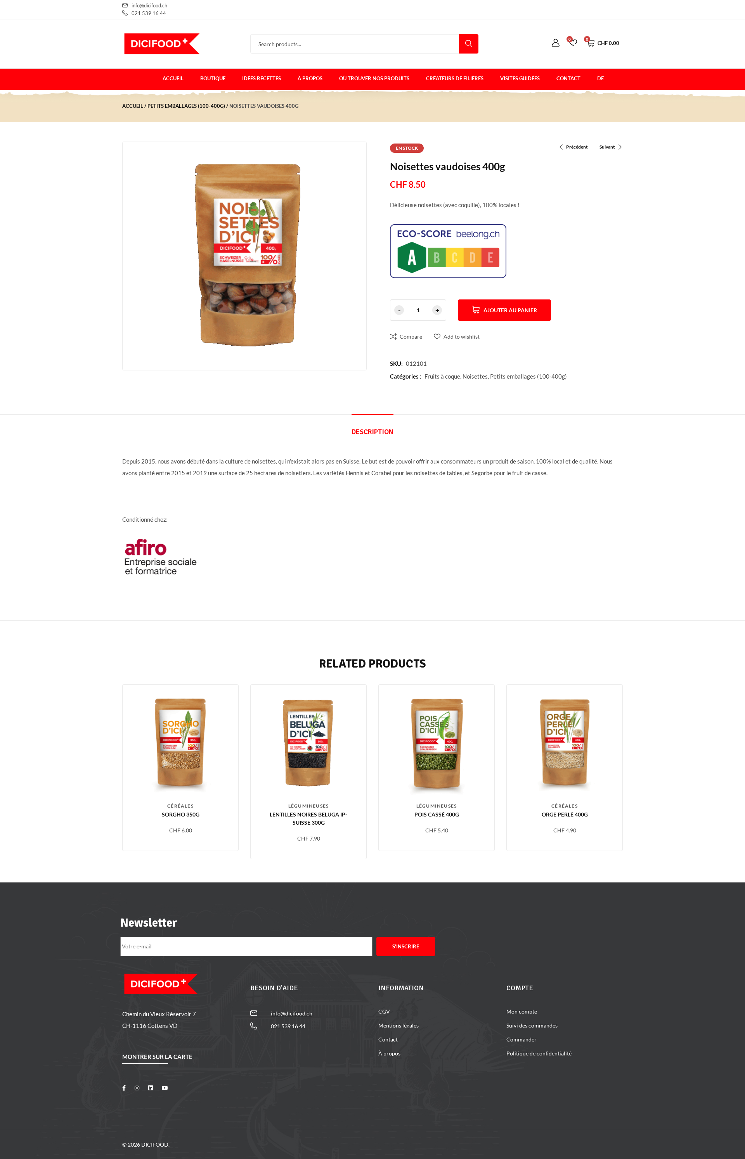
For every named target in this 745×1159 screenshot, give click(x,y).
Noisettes (475, 376)
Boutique (212, 78)
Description (372, 431)
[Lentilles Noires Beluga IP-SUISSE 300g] (308, 742)
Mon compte (521, 1011)
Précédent (577, 147)
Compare (411, 336)
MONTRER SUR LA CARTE (157, 1056)
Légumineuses (308, 806)
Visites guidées (520, 78)
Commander (521, 1039)
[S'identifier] (556, 43)
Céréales (180, 806)
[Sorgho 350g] (180, 742)
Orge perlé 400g (565, 814)
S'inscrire (405, 946)
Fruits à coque (442, 376)
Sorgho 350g (180, 814)
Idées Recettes (261, 78)
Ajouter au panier (510, 310)
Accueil (173, 78)
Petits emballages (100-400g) (186, 106)
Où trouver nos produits (374, 78)
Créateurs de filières (454, 78)
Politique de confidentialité (539, 1053)
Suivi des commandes (532, 1025)
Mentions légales (398, 1025)
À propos (310, 78)
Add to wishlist (462, 336)
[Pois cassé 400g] (436, 742)
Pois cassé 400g (436, 814)
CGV (384, 1011)
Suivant (607, 147)
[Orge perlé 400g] (565, 742)
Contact (568, 78)
